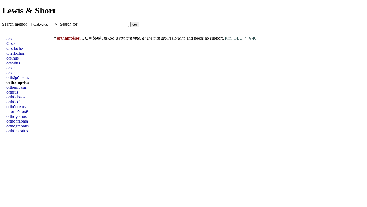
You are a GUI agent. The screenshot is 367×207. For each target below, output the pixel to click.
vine (136, 38)
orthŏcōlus (15, 101)
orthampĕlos (17, 82)
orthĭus (12, 92)
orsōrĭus (13, 63)
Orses (11, 43)
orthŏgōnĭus (16, 116)
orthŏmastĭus (17, 131)
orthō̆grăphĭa (17, 121)
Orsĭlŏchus (15, 53)
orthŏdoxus (16, 106)
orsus (10, 67)
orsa (9, 38)
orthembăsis (16, 87)
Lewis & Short (29, 10)
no (207, 38)
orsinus (12, 58)
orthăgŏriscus (17, 77)
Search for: (70, 24)
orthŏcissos (15, 97)
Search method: (16, 24)
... (10, 34)
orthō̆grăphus (17, 126)
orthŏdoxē (19, 111)
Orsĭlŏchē (14, 48)
